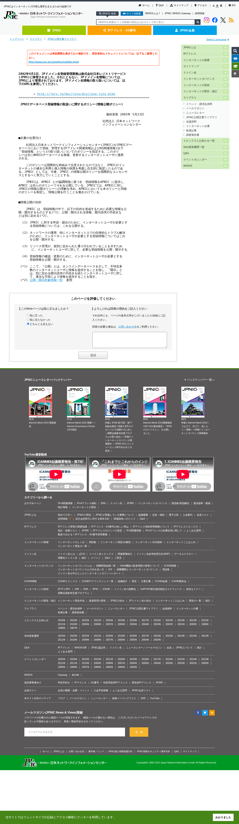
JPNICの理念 (84, 514)
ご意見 (118, 557)
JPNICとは (189, 47)
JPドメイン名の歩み (140, 600)
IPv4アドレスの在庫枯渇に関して (163, 530)
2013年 (193, 620)
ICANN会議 (161, 581)
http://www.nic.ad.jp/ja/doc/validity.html (54, 61)
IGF (110, 569)
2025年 (62, 659)
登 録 (139, 732)
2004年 (145, 624)
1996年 (97, 667)
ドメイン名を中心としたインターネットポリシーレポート (89, 573)
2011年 (62, 624)
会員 (169, 647)
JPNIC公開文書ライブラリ (61, 39)
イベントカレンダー (195, 159)
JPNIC (56, 30)
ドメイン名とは (66, 554)
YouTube (154, 698)
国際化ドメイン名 (67, 557)
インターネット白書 (198, 126)
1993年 (133, 667)
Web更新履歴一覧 (193, 147)
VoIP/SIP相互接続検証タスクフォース (161, 589)
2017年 (145, 620)
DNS (103, 503)
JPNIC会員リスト (141, 690)
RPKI (95, 589)
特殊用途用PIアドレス (115, 682)
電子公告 (174, 514)
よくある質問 (193, 530)
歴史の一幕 (195, 600)
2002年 (169, 624)
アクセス (202, 5)
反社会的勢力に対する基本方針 (92, 518)
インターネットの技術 (196, 85)
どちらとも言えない (41, 324)
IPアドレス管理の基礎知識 (72, 526)
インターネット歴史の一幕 (72, 546)
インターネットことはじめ (180, 542)
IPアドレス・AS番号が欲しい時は (110, 526)
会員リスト (203, 514)
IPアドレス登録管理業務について (151, 526)
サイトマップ (181, 5)
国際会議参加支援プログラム (73, 593)
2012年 (205, 620)
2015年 (169, 620)
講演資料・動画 (201, 503)
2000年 (193, 624)
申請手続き (64, 682)
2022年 (85, 620)
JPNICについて (184, 647)
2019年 (121, 620)
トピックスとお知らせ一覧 (199, 140)
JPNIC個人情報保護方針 (120, 751)
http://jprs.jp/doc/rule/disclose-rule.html (76, 94)
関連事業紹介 (125, 554)
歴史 (134, 581)
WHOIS (187, 165)
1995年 (109, 667)
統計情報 (63, 507)
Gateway (62, 674)
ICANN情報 (170, 565)
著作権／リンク (96, 751)
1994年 (121, 667)
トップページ (17, 39)
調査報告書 (192, 135)
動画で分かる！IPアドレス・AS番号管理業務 (82, 534)
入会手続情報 (101, 690)
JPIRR (130, 503)
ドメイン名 (189, 72)
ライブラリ (36, 39)
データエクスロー (184, 554)
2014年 (181, 620)
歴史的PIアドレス (141, 682)
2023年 (73, 620)
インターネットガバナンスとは (75, 565)
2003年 (157, 624)
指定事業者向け (32, 682)
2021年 (97, 620)
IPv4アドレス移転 (87, 503)
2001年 (181, 624)
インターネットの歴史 (84, 507)
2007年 (109, 624)
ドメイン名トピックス (101, 554)
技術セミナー (193, 589)
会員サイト (30, 690)
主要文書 (146, 581)
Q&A (161, 5)
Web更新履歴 (31, 635)
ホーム (146, 5)
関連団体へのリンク (125, 518)
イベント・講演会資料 (199, 104)
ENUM (106, 589)
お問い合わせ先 (127, 326)
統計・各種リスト (67, 530)
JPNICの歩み (117, 600)
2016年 (157, 620)
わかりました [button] (223, 817)
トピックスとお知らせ (36, 620)
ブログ (61, 698)
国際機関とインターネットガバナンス (137, 569)
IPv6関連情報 (65, 503)
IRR (77, 589)
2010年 (73, 624)
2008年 (97, 624)
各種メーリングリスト (124, 698)
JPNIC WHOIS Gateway (177, 13)
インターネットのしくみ (71, 542)
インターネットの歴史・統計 (200, 91)
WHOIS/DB (80, 647)
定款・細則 (158, 514)
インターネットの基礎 (196, 60)
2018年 (133, 620)
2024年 (62, 620)
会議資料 (191, 121)
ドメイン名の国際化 (125, 589)
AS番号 (95, 682)
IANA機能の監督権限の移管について (140, 565)
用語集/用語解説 (180, 503)
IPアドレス (189, 53)
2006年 (121, 624)
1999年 (205, 624)
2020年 (109, 620)
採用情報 (199, 13)
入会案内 (188, 514)
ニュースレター (195, 112)
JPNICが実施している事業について (114, 514)
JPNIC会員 (187, 30)
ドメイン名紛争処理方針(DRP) (153, 554)
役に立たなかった (40, 319)
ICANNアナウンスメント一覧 (98, 581)
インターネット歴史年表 (71, 600)
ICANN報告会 (179, 581)
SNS (143, 698)
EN (233, 5)
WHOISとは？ (153, 13)
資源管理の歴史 (97, 600)
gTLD (82, 554)
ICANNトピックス (67, 581)
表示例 (75, 674)
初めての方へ (65, 514)
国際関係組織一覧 (106, 565)
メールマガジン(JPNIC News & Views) (50, 712)
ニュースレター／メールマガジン (144, 647)
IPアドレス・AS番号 (122, 30)
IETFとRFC (64, 589)
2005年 (133, 624)
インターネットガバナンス (199, 78)
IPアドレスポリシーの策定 (107, 530)
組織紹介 (123, 581)
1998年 (62, 628)
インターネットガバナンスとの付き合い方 (81, 569)
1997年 (73, 628)
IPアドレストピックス (186, 526)
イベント (95, 557)
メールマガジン (195, 108)
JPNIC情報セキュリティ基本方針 (153, 751)
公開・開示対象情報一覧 (46, 280)
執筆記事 (191, 130)
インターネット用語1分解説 (115, 542)
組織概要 (143, 514)
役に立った (36, 315)
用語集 (92, 542)
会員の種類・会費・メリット (73, 690)
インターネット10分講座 (148, 542)
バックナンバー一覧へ (201, 379)
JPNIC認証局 (98, 647)
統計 (84, 557)
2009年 (85, 624)
